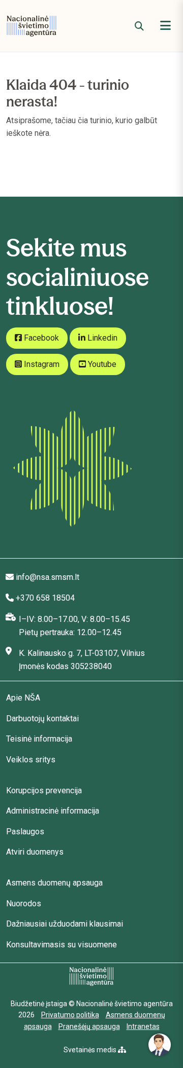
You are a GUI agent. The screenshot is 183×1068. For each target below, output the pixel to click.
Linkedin (101, 338)
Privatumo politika (70, 1015)
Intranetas (143, 1026)
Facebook (40, 338)
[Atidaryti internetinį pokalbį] (159, 1045)
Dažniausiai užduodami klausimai (64, 924)
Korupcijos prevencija (44, 790)
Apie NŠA (23, 698)
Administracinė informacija (52, 811)
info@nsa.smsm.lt (47, 577)
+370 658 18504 (45, 598)
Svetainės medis (91, 1050)
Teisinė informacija (39, 739)
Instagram (40, 364)
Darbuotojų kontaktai (42, 718)
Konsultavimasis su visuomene (61, 944)
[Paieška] (139, 26)
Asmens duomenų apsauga (54, 883)
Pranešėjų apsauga (89, 1026)
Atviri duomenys (35, 852)
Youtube (101, 364)
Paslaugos (25, 831)
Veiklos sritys (30, 759)
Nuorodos (23, 903)
